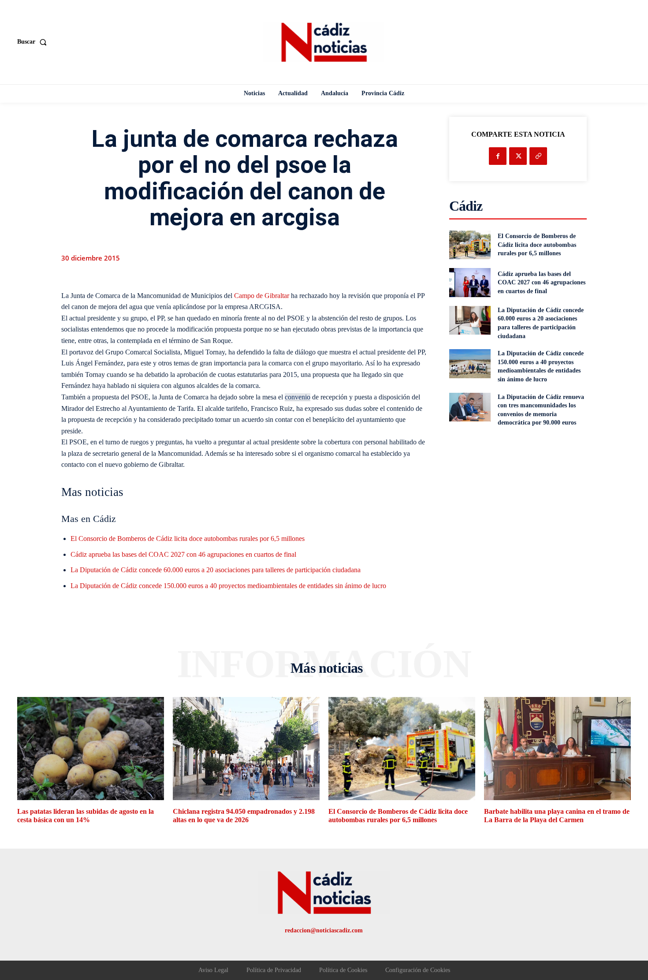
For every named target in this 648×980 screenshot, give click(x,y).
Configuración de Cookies (417, 970)
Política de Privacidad (273, 970)
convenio (297, 397)
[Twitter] (518, 156)
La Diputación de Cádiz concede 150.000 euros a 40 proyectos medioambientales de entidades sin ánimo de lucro (228, 585)
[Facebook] (497, 156)
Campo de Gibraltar (261, 295)
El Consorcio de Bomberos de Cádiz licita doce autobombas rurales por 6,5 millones (188, 538)
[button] (33, 42)
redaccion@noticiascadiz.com (324, 930)
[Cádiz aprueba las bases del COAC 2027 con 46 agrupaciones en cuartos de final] (469, 282)
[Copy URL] (538, 156)
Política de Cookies (343, 970)
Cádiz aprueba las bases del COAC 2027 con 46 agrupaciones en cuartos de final (183, 554)
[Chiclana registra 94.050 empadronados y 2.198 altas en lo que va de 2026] (246, 748)
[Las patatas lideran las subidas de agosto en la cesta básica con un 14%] (90, 748)
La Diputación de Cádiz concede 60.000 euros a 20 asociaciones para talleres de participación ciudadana (216, 570)
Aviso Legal (213, 970)
